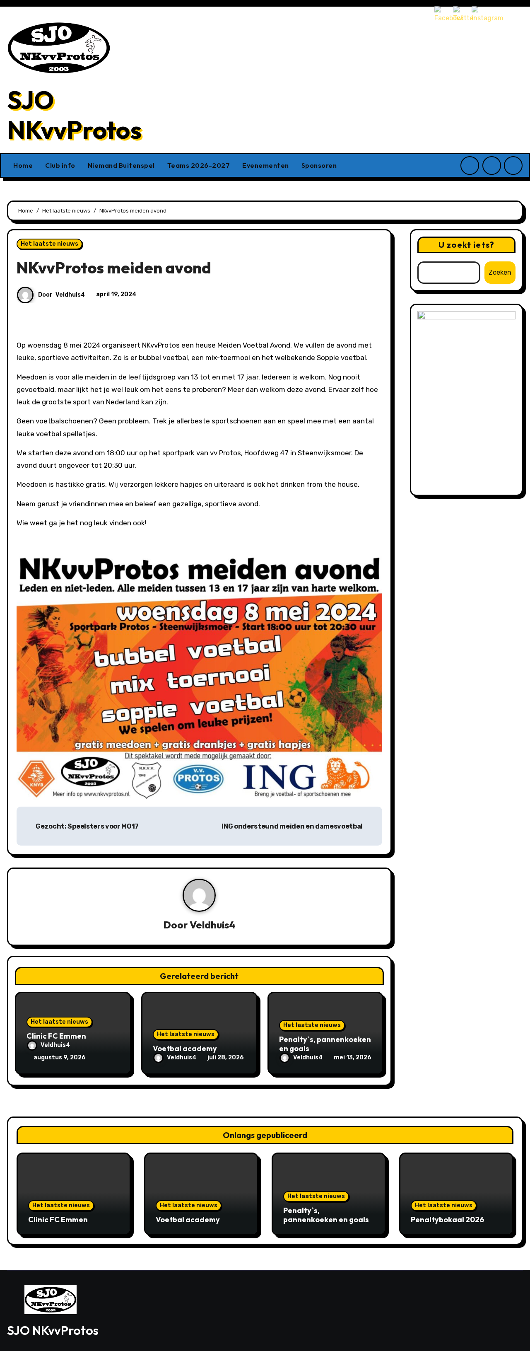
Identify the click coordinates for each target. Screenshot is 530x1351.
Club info (60, 165)
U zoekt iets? (466, 244)
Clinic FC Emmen (56, 1036)
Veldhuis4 (70, 294)
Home (23, 165)
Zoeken (500, 272)
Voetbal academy (185, 1048)
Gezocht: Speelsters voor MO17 (87, 826)
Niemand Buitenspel (121, 165)
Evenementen (265, 165)
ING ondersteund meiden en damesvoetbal (293, 826)
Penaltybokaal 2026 (447, 1219)
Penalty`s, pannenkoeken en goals (325, 1043)
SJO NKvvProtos (74, 114)
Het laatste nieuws (49, 243)
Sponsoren (319, 165)
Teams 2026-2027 (198, 165)
